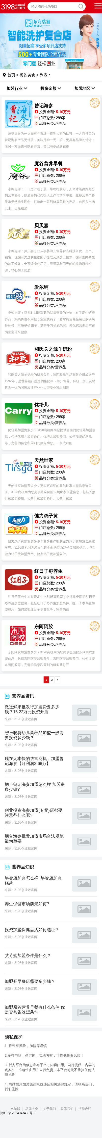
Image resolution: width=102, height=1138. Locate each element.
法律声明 (84, 1109)
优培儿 (41, 404)
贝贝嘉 (41, 225)
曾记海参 (43, 105)
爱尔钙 (41, 287)
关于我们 (49, 1109)
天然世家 (43, 460)
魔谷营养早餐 (48, 163)
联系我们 (67, 1109)
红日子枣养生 (48, 571)
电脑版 (15, 1109)
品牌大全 (31, 1109)
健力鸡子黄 (46, 515)
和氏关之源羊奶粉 (53, 349)
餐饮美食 (27, 75)
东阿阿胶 (43, 626)
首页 (10, 75)
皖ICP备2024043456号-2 (17, 1113)
